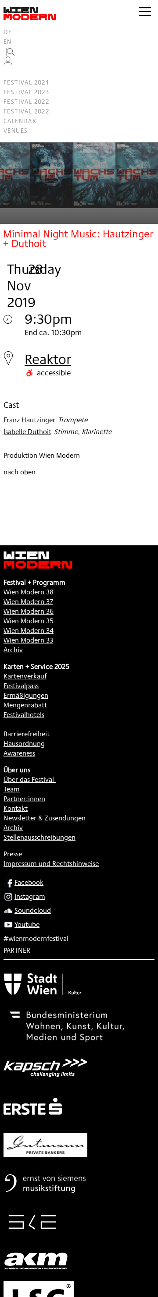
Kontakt (16, 808)
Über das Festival (29, 779)
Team (12, 789)
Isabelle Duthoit (27, 432)
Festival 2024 (26, 82)
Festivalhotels (24, 715)
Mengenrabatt (25, 705)
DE (8, 32)
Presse (13, 854)
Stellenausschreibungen (39, 837)
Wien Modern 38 (29, 592)
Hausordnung (24, 744)
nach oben (20, 472)
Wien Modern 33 (28, 640)
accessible (54, 372)
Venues (16, 130)
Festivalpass (21, 686)
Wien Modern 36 (29, 611)
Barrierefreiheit (27, 734)
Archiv (13, 650)
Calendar (20, 121)
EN (8, 41)
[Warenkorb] (11, 73)
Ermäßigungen (26, 695)
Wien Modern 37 (28, 602)
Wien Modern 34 (29, 631)
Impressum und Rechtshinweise (51, 864)
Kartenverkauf (25, 676)
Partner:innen (24, 799)
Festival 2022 (26, 101)
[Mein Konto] (8, 63)
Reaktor (48, 359)
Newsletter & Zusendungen (45, 818)
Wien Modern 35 (29, 621)
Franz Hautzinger (29, 420)
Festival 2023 (26, 92)
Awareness (19, 753)
